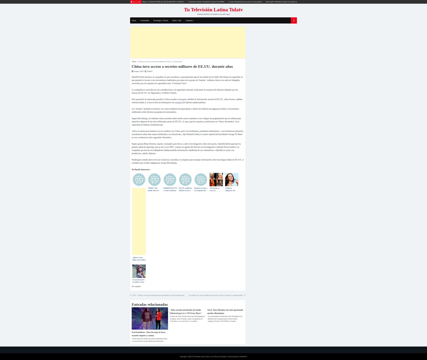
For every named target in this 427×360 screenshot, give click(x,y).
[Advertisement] (187, 42)
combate (178, 102)
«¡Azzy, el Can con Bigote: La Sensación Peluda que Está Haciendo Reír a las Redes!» (145, 2)
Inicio (134, 20)
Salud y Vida (176, 20)
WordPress (243, 356)
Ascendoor (223, 356)
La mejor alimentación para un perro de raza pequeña (233, 2)
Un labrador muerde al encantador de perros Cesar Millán (194, 2)
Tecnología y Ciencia (160, 20)
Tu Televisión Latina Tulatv (213, 9)
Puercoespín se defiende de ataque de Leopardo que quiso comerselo (274, 2)
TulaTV (150, 71)
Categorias (189, 20)
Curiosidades (144, 20)
